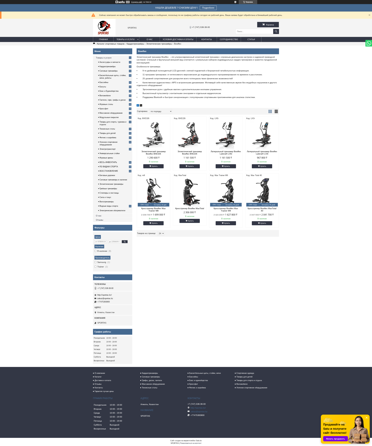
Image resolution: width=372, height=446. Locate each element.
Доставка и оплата (103, 380)
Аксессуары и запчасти (110, 62)
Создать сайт (136, 2)
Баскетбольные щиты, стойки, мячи (205, 373)
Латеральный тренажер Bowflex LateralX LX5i (226, 152)
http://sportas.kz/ (104, 295)
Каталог (98, 377)
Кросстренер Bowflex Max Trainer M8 (153, 209)
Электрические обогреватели (112, 210)
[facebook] (138, 106)
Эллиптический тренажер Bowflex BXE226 (190, 152)
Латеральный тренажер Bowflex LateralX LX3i (262, 152)
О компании (100, 373)
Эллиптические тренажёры (159, 44)
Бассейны (104, 82)
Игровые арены (106, 158)
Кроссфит (104, 109)
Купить (155, 166)
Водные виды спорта (109, 206)
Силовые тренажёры (109, 71)
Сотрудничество (229, 39)
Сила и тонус (105, 197)
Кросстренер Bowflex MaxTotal (189, 208)
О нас (150, 39)
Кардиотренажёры (135, 44)
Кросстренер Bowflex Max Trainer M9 (226, 209)
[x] (141, 106)
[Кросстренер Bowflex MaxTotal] (189, 192)
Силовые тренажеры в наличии (113, 180)
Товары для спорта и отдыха (249, 380)
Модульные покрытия (109, 117)
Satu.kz (199, 441)
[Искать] (276, 31)
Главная (103, 39)
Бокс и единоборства (198, 380)
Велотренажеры (107, 202)
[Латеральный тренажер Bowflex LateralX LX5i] (226, 135)
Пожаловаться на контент (191, 443)
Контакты (206, 39)
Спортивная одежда (245, 373)
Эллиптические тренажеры (111, 184)
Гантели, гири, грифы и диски (113, 100)
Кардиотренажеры (150, 373)
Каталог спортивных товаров (110, 44)
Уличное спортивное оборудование (251, 388)
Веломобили (105, 95)
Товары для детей (108, 133)
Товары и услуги (125, 39)
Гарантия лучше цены (104, 391)
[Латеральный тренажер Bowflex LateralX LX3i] (262, 135)
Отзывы (99, 220)
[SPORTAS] (104, 35)
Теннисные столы (107, 129)
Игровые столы (106, 104)
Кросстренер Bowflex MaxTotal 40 (262, 209)
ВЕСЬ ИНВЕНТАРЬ (108, 162)
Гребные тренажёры (108, 188)
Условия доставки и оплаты (178, 39)
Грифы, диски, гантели (152, 380)
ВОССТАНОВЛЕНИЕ (109, 171)
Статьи (251, 39)
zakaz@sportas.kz (105, 298)
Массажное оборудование (111, 113)
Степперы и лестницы (109, 193)
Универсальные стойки (110, 153)
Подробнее (208, 8)
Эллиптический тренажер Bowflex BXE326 (153, 152)
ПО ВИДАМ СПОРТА (109, 167)
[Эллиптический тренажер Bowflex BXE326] (153, 135)
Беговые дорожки (107, 175)
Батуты (103, 87)
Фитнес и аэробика (108, 137)
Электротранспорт (108, 149)
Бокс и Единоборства (109, 91)
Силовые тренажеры (151, 377)
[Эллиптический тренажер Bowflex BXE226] (189, 135)
